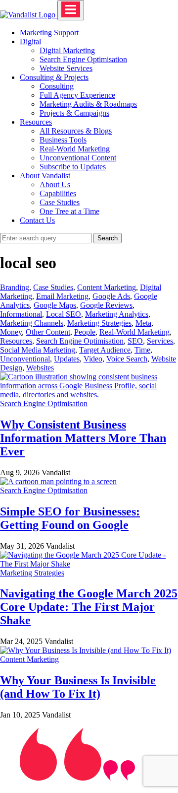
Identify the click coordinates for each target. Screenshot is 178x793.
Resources (16, 341)
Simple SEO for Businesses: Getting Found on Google (70, 518)
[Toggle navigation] (70, 10)
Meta (143, 323)
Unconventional (25, 359)
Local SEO (63, 314)
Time (142, 350)
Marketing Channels (31, 323)
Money (11, 332)
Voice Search (126, 359)
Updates (67, 359)
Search (107, 238)
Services (160, 341)
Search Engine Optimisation (80, 341)
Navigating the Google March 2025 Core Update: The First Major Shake (89, 607)
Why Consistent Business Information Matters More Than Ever (83, 438)
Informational (21, 314)
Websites (40, 367)
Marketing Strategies (99, 323)
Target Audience (105, 350)
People (84, 332)
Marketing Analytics (116, 314)
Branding (14, 287)
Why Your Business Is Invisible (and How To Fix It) (78, 687)
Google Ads (111, 296)
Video (93, 359)
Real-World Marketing (134, 332)
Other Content (48, 332)
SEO (135, 341)
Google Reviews (106, 305)
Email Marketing (62, 296)
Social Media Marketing (37, 350)
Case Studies (53, 287)
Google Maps (55, 305)
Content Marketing (106, 287)
